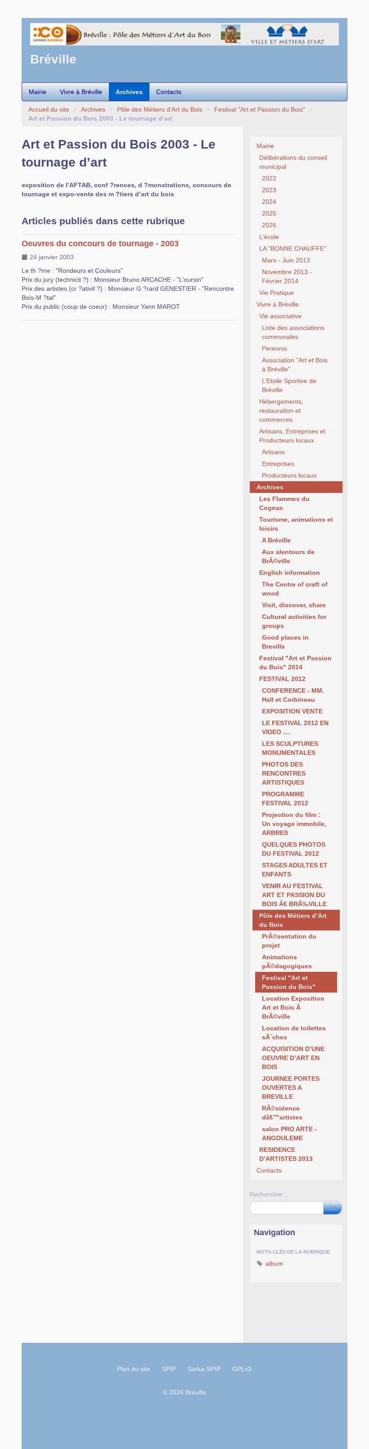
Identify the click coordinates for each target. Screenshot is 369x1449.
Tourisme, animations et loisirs (296, 524)
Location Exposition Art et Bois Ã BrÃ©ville (293, 1007)
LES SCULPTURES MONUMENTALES (290, 748)
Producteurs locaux (289, 475)
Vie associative (280, 316)
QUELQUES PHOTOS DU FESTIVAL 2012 (293, 849)
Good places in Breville (285, 642)
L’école (269, 236)
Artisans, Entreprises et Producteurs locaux (292, 436)
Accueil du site (48, 109)
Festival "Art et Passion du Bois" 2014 (295, 663)
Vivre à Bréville (81, 91)
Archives (129, 91)
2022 (269, 178)
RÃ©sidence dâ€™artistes (282, 1113)
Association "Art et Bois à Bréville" (295, 365)
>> (332, 1207)
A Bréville (276, 540)
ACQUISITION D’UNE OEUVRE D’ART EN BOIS (293, 1057)
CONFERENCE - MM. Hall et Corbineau (293, 695)
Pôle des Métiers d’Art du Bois (159, 109)
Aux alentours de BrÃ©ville (288, 556)
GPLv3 (242, 1368)
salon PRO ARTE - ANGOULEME (289, 1133)
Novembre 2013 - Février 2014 (287, 276)
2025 (269, 213)
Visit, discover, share (294, 605)
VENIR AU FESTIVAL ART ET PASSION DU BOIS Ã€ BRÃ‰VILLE (294, 894)
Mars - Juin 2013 (286, 260)
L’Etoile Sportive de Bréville (289, 385)
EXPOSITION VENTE (292, 711)
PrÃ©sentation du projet (289, 941)
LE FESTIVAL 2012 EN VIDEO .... (295, 727)
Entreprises (278, 463)
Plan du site (133, 1368)
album (273, 1263)
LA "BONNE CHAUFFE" (292, 248)
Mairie (37, 91)
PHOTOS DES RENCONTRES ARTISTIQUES (284, 773)
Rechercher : (267, 1194)
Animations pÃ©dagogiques (287, 961)
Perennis (274, 348)
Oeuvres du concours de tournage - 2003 (100, 243)
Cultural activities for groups (294, 621)
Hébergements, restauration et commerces (281, 410)
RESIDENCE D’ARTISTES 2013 (286, 1154)
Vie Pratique (276, 292)
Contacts (168, 91)
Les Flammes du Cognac (284, 503)
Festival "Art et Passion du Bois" (259, 109)
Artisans (273, 452)
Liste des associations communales (293, 332)
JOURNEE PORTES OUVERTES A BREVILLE (291, 1087)
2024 (269, 201)
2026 (269, 225)
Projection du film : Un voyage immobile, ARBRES (294, 823)
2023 (269, 190)
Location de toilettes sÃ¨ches (294, 1033)
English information (289, 572)
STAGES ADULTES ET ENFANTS (295, 870)
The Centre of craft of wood (295, 589)
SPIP (169, 1368)
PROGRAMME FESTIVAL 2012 (285, 798)
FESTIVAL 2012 (282, 678)
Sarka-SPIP (204, 1368)
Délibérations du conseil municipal (293, 162)
